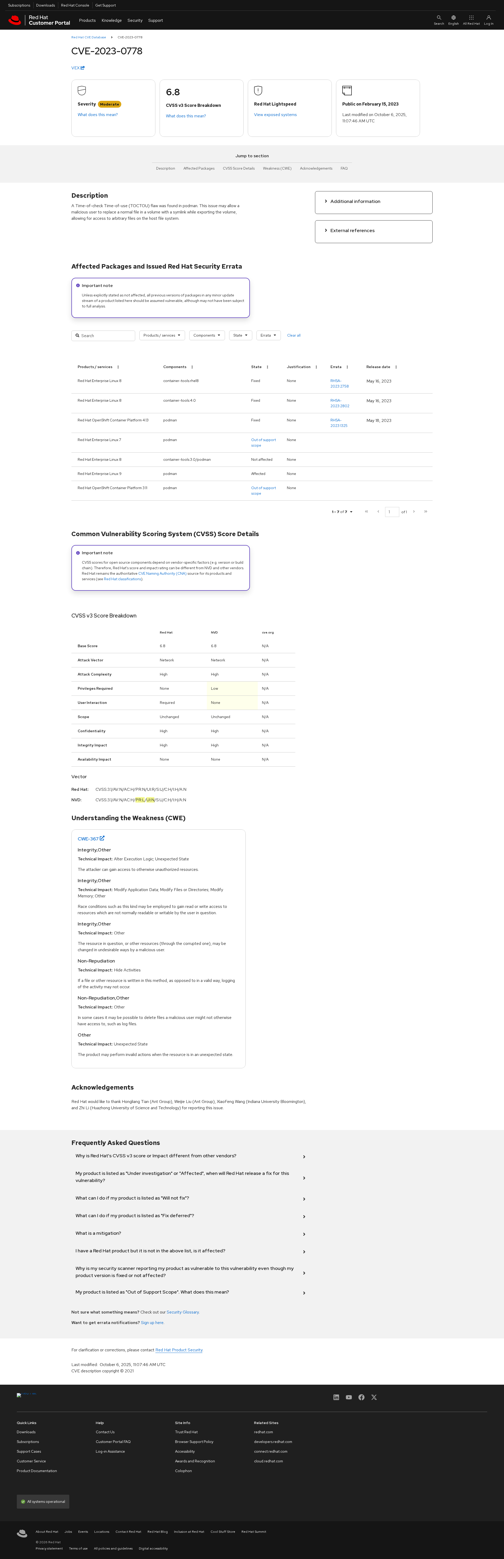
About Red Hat (47, 1532)
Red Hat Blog (158, 1532)
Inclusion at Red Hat (189, 1532)
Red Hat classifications (122, 579)
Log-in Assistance (110, 1451)
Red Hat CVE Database (88, 37)
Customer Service (31, 1461)
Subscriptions (19, 5)
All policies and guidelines (113, 1548)
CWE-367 (88, 839)
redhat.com (263, 1432)
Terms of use (78, 1548)
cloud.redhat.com (268, 1461)
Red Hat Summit (254, 1532)
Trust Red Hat (186, 1432)
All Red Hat (471, 24)
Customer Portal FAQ (113, 1441)
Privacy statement (49, 1548)
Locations (101, 1532)
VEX (76, 68)
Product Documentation (37, 1470)
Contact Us (105, 1432)
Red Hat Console (75, 5)
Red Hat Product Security (178, 1350)
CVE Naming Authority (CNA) (162, 573)
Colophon (183, 1470)
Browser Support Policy (194, 1441)
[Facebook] (361, 1399)
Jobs (68, 1532)
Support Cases (29, 1451)
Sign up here (152, 1322)
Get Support (105, 5)
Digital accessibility (153, 1548)
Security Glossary (183, 1312)
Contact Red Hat (128, 1532)
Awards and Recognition (195, 1461)
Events (83, 1532)
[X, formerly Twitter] (374, 1399)
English (453, 24)
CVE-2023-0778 (130, 37)
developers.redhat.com (273, 1441)
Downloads (45, 5)
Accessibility (185, 1451)
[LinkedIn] (336, 1399)
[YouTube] (349, 1399)
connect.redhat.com (270, 1451)
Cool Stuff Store (223, 1532)
